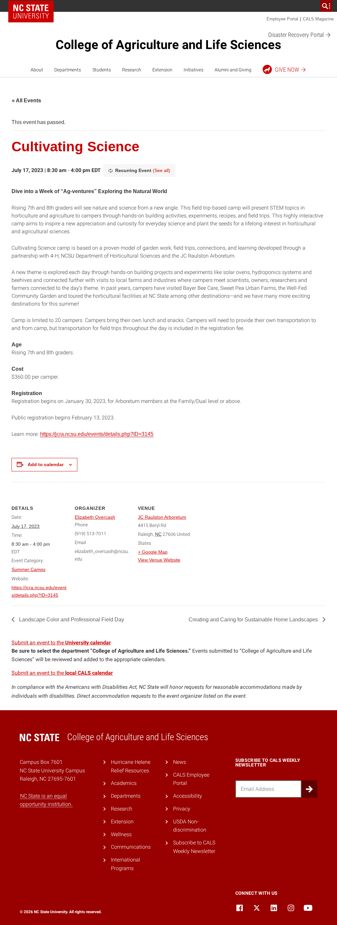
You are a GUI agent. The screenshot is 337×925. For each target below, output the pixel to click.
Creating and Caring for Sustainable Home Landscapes (254, 619)
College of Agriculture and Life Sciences (168, 45)
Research (131, 69)
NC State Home (31, 11)
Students (101, 69)
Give (286, 69)
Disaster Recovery (296, 34)
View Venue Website (159, 559)
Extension (162, 69)
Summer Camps (28, 569)
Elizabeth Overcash (95, 517)
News (179, 762)
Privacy (181, 809)
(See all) (161, 170)
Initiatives (193, 69)
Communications (131, 847)
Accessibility (187, 796)
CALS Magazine (318, 18)
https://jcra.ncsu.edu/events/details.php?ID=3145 (96, 434)
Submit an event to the (61, 642)
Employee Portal (282, 18)
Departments (67, 69)
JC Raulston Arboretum (162, 517)
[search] (326, 6)
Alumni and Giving (233, 69)
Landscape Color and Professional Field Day (71, 619)
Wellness (121, 834)
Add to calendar (46, 464)
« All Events (26, 100)
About (37, 69)
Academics (124, 783)
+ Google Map (153, 552)
